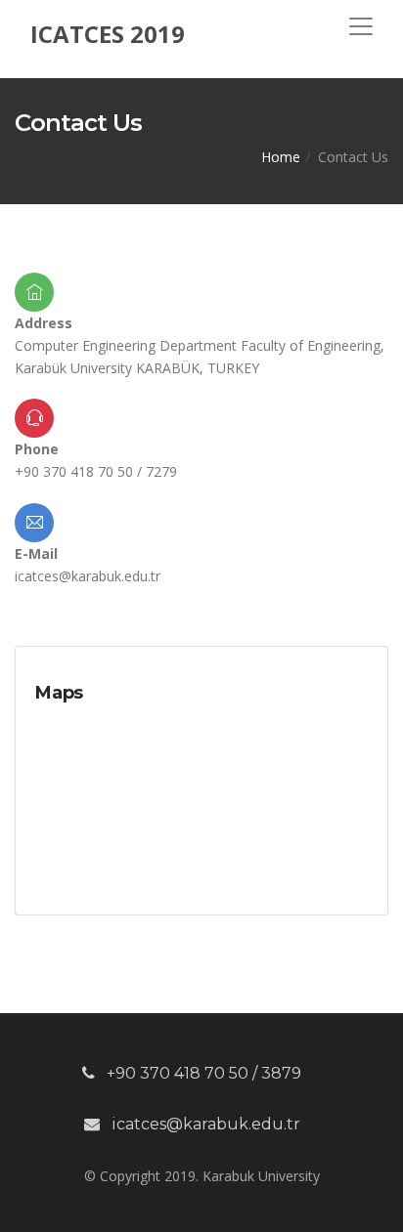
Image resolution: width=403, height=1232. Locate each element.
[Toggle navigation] (361, 26)
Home (280, 157)
